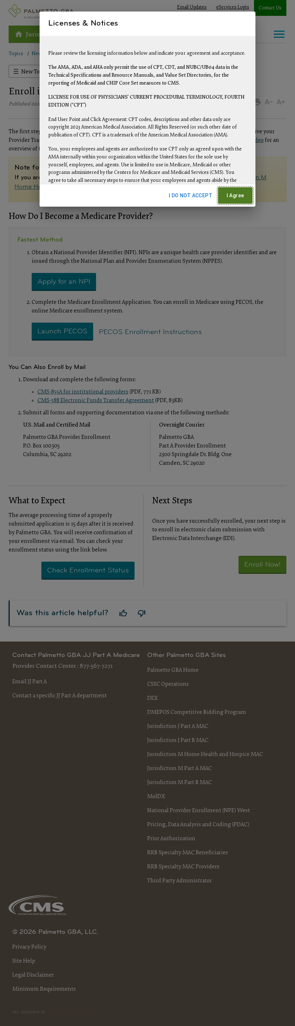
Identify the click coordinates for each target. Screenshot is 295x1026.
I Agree (235, 195)
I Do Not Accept (190, 195)
